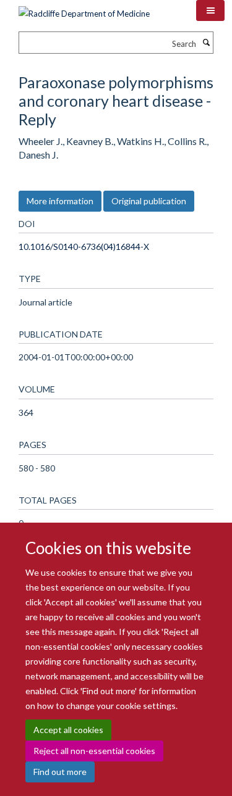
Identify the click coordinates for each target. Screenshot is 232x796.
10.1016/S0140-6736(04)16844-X (84, 246)
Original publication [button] (148, 201)
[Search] (206, 42)
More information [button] (60, 201)
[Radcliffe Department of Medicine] (84, 9)
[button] (210, 10)
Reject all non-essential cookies (94, 750)
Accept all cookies (68, 729)
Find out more (60, 771)
